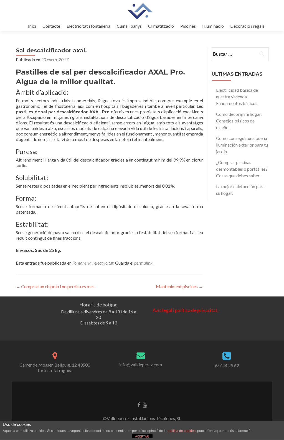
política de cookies (182, 431)
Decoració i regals (247, 26)
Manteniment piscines (179, 286)
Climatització (161, 26)
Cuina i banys (129, 26)
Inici (32, 26)
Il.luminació (213, 26)
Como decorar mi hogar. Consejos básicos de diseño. (239, 120)
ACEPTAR (142, 436)
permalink (143, 262)
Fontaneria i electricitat (92, 262)
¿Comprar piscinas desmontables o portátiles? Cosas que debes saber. (242, 169)
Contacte (51, 26)
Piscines (188, 26)
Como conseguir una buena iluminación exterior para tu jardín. (242, 144)
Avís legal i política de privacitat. (186, 310)
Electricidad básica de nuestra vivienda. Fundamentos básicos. (237, 96)
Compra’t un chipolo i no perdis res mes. (55, 286)
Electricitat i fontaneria (88, 26)
